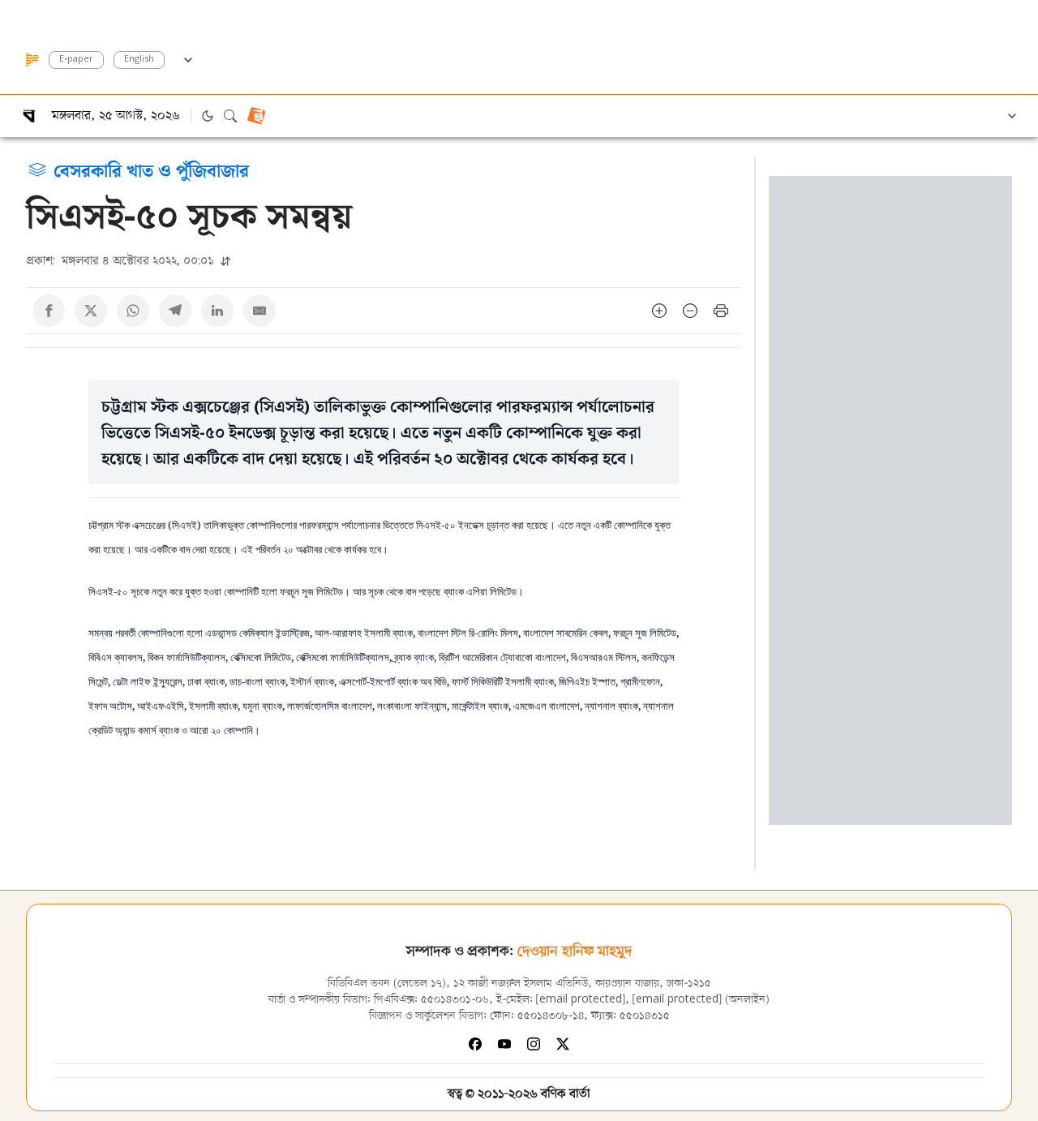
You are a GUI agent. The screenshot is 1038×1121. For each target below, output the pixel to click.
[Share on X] (91, 310)
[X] (562, 1043)
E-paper (76, 60)
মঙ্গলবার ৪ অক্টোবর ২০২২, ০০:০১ (121, 260)
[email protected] (580, 999)
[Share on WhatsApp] (133, 310)
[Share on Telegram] (175, 310)
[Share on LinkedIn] (217, 310)
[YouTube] (504, 1043)
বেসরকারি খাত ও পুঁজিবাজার (151, 169)
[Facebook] (475, 1043)
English (139, 60)
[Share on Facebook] (48, 310)
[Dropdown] (188, 58)
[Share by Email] (259, 310)
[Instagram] (533, 1043)
